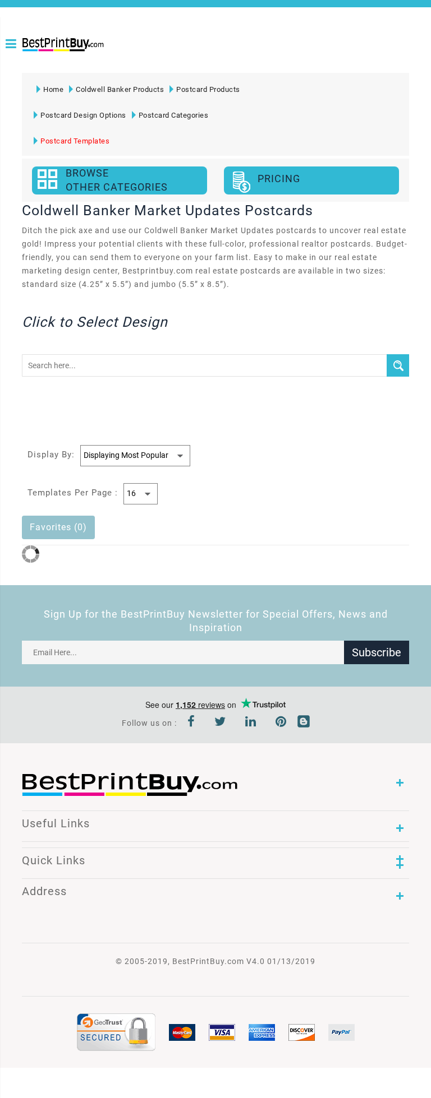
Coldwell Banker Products (120, 89)
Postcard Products (208, 89)
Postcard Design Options (83, 115)
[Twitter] (220, 723)
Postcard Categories (174, 115)
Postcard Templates (74, 141)
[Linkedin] (251, 723)
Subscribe (376, 652)
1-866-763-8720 (26, 63)
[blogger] (303, 723)
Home (53, 89)
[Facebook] (191, 723)
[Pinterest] (281, 723)
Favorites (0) (58, 527)
